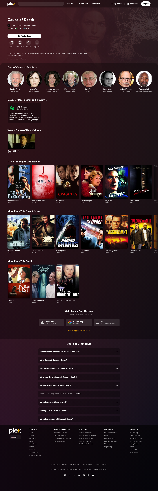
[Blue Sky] (79, 475)
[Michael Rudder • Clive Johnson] (126, 81)
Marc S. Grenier (21, 59)
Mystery (27, 25)
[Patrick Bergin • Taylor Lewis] (15, 81)
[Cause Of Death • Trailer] (21, 144)
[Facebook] (83, 475)
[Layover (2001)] (116, 184)
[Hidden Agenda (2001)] (18, 234)
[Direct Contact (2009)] (43, 234)
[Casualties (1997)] (67, 184)
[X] (74, 475)
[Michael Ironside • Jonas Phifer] (70, 81)
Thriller (33, 25)
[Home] (11, 3)
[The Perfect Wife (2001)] (43, 184)
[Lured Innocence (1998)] (18, 184)
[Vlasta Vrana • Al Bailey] (89, 81)
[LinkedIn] (88, 475)
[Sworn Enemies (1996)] (43, 284)
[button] (37, 44)
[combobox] (42, 4)
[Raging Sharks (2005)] (67, 234)
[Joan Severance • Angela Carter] (52, 81)
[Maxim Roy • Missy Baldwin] (34, 81)
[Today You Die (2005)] (141, 234)
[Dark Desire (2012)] (141, 184)
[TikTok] (69, 475)
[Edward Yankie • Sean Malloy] (107, 81)
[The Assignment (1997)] (116, 234)
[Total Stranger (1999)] (92, 184)
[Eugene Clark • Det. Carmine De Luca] (144, 81)
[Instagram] (65, 475)
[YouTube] (93, 475)
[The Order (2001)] (92, 234)
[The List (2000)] (19, 284)
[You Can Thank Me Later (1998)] (67, 284)
